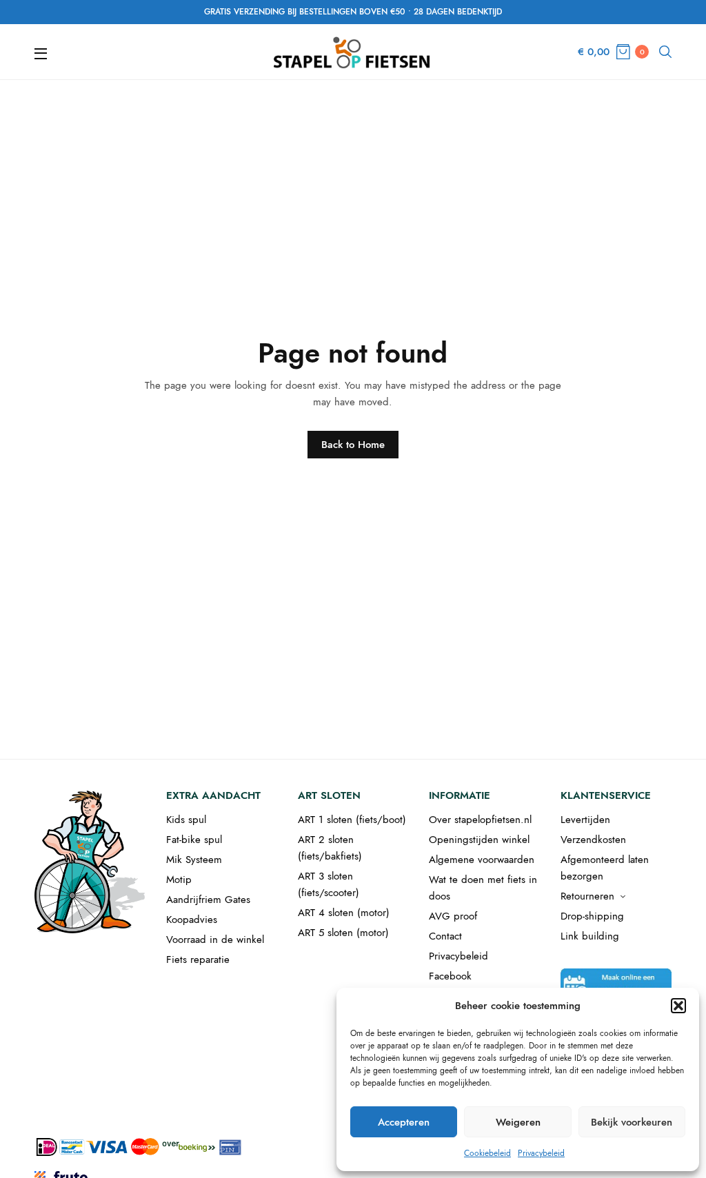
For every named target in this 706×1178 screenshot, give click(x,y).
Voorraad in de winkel (215, 939)
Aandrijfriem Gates (208, 899)
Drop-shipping (592, 916)
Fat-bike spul (194, 839)
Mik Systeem (194, 859)
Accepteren (404, 1122)
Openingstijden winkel (479, 839)
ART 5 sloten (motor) (343, 932)
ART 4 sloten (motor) (344, 912)
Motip (179, 879)
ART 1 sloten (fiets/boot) (352, 819)
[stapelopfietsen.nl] (353, 51)
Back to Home (353, 444)
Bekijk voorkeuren (631, 1122)
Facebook (450, 976)
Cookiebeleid (487, 1153)
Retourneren (587, 896)
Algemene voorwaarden (481, 859)
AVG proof (453, 916)
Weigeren (518, 1122)
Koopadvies (191, 919)
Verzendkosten (593, 839)
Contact (445, 936)
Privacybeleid (541, 1153)
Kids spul (186, 819)
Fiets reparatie (198, 959)
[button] (678, 1006)
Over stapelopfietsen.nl (480, 819)
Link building (590, 936)
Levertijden (585, 819)
